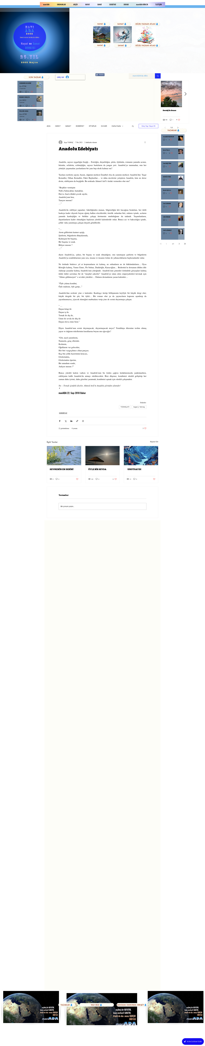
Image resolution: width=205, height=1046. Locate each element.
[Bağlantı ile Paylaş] (77, 421)
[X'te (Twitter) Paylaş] (65, 421)
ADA (48, 126)
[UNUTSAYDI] (141, 455)
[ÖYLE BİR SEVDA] (102, 455)
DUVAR (104, 126)
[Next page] (179, 244)
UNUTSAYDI (134, 469)
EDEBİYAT (80, 126)
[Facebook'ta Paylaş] (60, 421)
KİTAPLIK (92, 126)
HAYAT (58, 126)
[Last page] (185, 244)
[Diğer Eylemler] (145, 142)
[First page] (161, 244)
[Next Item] (185, 94)
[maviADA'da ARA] (158, 75)
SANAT (68, 126)
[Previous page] (166, 244)
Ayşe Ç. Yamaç (139, 407)
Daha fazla (116, 126)
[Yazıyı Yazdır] (83, 421)
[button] (133, 126)
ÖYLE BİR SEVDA (97, 469)
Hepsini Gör (154, 441)
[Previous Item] (157, 94)
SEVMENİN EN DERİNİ (61, 469)
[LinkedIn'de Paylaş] (71, 421)
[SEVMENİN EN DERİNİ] (64, 455)
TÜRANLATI (125, 407)
